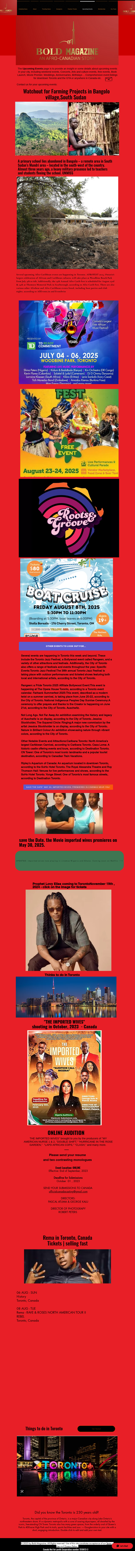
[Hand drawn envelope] (109, 78)
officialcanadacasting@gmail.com (68, 1191)
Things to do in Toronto (44, 1428)
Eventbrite (60, 291)
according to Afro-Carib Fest (84, 284)
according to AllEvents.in (37, 291)
